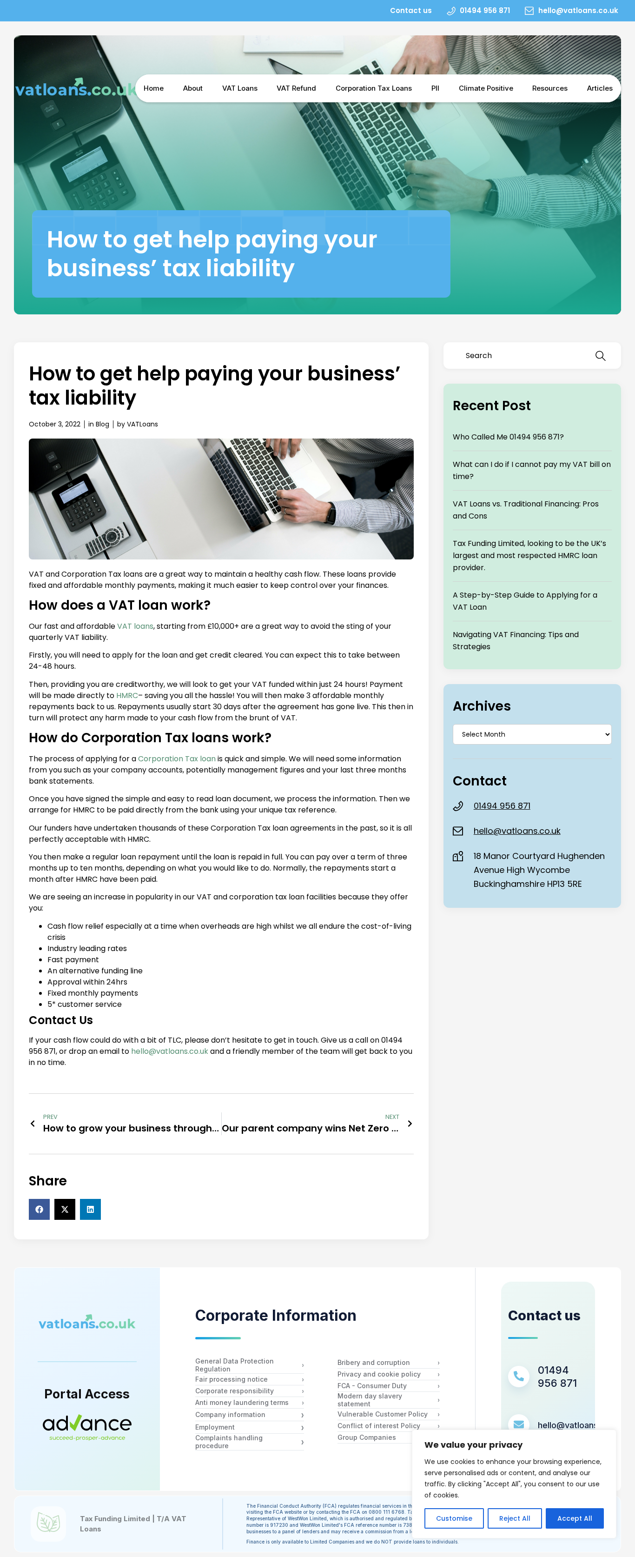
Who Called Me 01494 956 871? (508, 437)
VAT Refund (296, 88)
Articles (600, 88)
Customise (454, 1518)
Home (154, 88)
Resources (550, 88)
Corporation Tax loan (177, 758)
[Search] (602, 355)
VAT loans (135, 626)
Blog (102, 424)
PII (435, 88)
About (193, 88)
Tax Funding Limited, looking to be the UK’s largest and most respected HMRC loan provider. (529, 555)
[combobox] (521, 355)
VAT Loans (240, 88)
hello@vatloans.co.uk (169, 1051)
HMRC (127, 695)
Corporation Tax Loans (374, 88)
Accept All (574, 1518)
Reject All (514, 1518)
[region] (514, 1484)
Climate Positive (486, 88)
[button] (39, 1209)
